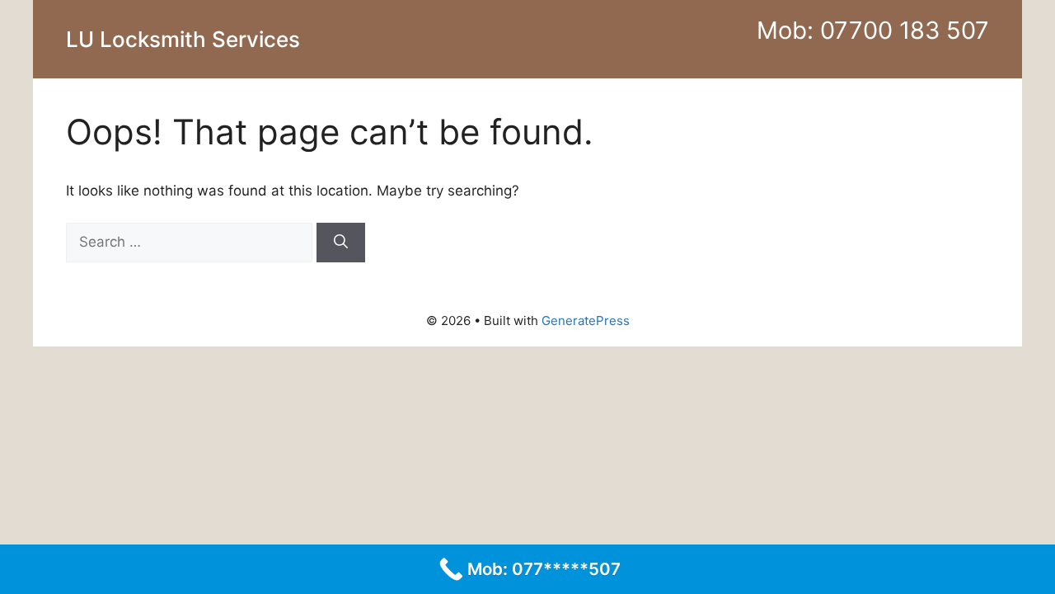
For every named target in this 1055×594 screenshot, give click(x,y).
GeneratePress (586, 320)
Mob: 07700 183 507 (873, 30)
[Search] (340, 242)
